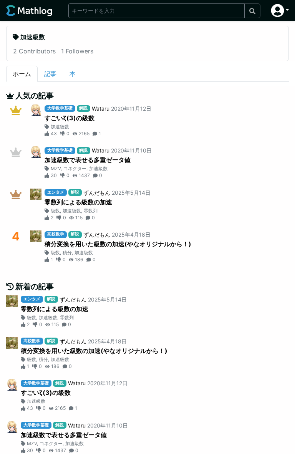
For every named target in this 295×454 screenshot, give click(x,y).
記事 (50, 74)
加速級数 (60, 126)
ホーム (22, 74)
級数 (55, 211)
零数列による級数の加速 (78, 202)
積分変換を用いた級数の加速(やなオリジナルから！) (118, 244)
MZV (56, 168)
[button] (280, 10)
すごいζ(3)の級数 (69, 118)
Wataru (100, 108)
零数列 (91, 211)
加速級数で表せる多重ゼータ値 (88, 160)
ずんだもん (96, 192)
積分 (67, 252)
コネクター (74, 168)
